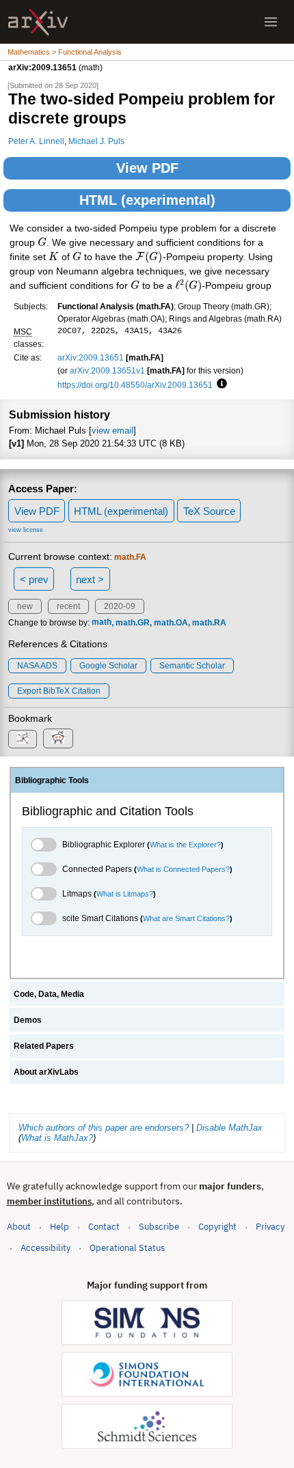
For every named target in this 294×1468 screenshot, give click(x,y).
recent (68, 606)
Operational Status (127, 1247)
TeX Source (209, 511)
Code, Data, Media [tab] (49, 994)
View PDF (147, 167)
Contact (104, 1226)
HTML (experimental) (147, 200)
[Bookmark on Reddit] (58, 738)
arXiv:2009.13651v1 (107, 370)
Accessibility (45, 1248)
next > (90, 579)
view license (25, 529)
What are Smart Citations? (186, 918)
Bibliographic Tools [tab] (52, 780)
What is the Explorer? (185, 845)
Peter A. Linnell (36, 141)
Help (59, 1226)
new (25, 606)
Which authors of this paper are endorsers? (103, 1128)
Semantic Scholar (192, 666)
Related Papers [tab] (44, 1046)
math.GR (133, 622)
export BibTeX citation (59, 691)
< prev (34, 579)
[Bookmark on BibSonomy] (22, 739)
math (101, 622)
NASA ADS (37, 666)
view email (112, 430)
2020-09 (119, 606)
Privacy (270, 1226)
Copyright (217, 1226)
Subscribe (159, 1226)
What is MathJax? (57, 1138)
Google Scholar (108, 666)
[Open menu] (271, 22)
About (19, 1226)
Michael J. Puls (96, 141)
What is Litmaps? (124, 894)
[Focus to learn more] (220, 384)
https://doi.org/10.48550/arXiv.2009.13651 (135, 384)
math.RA (209, 622)
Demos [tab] (28, 1020)
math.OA (171, 622)
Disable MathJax (229, 1128)
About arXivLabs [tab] (46, 1072)
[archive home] (38, 22)
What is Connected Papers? (183, 869)
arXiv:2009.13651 (90, 357)
